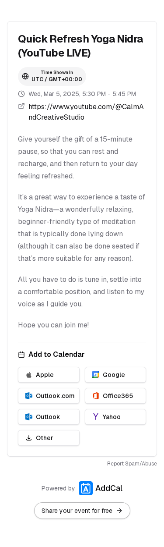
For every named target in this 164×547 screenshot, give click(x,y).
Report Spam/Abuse (132, 463)
